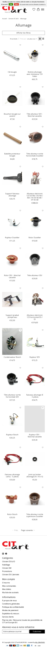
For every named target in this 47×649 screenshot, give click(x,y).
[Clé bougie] (12, 56)
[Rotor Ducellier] (35, 222)
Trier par (23, 39)
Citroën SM (6, 568)
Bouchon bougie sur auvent (12, 115)
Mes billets (6, 589)
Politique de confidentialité (13, 607)
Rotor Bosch (12, 514)
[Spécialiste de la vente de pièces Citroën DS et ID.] (14, 9)
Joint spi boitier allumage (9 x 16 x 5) (34, 475)
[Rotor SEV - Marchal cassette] (12, 259)
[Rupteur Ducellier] (12, 222)
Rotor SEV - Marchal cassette (12, 276)
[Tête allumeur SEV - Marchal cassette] (35, 98)
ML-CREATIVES (40, 642)
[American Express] (28, 646)
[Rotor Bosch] (12, 498)
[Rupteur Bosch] (12, 419)
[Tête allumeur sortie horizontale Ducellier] (35, 138)
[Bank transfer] (21, 646)
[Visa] (7, 646)
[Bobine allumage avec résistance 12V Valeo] (35, 56)
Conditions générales (11, 604)
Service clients (8, 617)
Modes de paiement (10, 610)
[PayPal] (24, 646)
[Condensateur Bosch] (12, 341)
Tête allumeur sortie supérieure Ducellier (34, 515)
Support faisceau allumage (12, 194)
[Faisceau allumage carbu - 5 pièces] (12, 458)
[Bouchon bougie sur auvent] (12, 98)
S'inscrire (6, 582)
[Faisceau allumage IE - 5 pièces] (35, 379)
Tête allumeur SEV (34, 275)
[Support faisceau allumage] (12, 178)
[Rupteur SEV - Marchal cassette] (35, 419)
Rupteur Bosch (12, 434)
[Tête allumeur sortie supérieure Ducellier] (35, 498)
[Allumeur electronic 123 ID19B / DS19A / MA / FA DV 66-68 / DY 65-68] (35, 178)
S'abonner (37, 631)
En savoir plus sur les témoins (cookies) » (33, 4)
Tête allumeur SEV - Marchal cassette (35, 115)
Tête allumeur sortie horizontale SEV (12, 396)
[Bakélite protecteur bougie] (12, 138)
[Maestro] (10, 646)
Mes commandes (9, 586)
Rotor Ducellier (35, 237)
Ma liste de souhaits (10, 592)
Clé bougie (12, 72)
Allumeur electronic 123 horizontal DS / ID (35, 317)
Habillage (6, 565)
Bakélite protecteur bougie (12, 155)
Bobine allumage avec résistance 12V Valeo (35, 74)
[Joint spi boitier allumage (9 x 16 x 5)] (35, 458)
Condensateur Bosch (12, 357)
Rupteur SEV (35, 357)
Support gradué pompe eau (12, 316)
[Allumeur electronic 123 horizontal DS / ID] (35, 299)
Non (16, 4)
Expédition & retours (10, 613)
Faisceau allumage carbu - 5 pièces (12, 475)
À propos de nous (9, 600)
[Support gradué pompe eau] (12, 299)
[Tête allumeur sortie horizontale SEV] (12, 379)
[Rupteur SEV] (35, 341)
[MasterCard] (14, 646)
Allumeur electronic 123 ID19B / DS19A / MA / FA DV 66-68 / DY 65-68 (34, 196)
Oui (11, 4)
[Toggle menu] (42, 9)
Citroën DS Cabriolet (10, 574)
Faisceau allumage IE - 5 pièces (34, 396)
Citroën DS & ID (13, 19)
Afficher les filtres (23, 33)
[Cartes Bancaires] (17, 646)
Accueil (4, 19)
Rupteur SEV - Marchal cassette (35, 435)
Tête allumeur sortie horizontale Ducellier (34, 155)
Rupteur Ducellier (12, 237)
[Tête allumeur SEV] (35, 259)
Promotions (7, 571)
